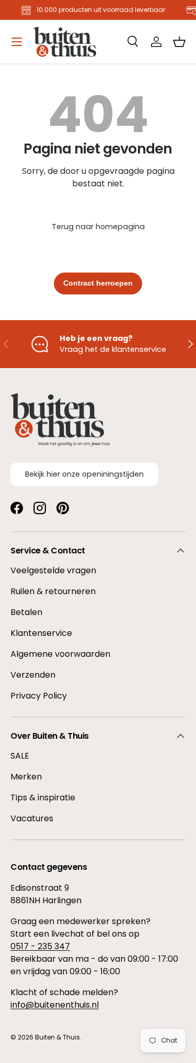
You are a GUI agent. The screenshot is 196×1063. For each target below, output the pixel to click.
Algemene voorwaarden (60, 654)
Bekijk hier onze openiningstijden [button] (84, 474)
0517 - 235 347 (40, 946)
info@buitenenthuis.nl (54, 1005)
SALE (19, 756)
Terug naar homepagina (98, 226)
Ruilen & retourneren (53, 591)
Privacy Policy (38, 696)
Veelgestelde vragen (53, 570)
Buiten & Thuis (57, 1037)
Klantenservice (41, 633)
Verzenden (32, 675)
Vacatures (31, 818)
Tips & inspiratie (42, 798)
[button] (179, 41)
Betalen (26, 612)
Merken (26, 777)
